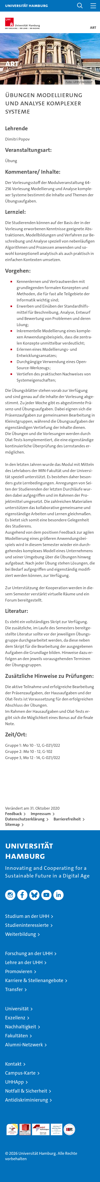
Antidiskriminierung (26, 1100)
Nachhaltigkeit (20, 1026)
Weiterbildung (20, 934)
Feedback (13, 813)
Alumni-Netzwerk (24, 1044)
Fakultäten (16, 1035)
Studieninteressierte (27, 925)
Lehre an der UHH (24, 962)
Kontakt (13, 1064)
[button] (80, 6)
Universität (17, 1008)
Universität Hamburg (26, 5)
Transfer (14, 989)
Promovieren (18, 971)
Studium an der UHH (27, 916)
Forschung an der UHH (29, 953)
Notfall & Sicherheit (26, 1091)
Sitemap (12, 824)
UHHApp (14, 1082)
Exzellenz (15, 1017)
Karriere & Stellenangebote (34, 980)
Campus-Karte (20, 1073)
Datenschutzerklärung (25, 819)
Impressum (41, 813)
